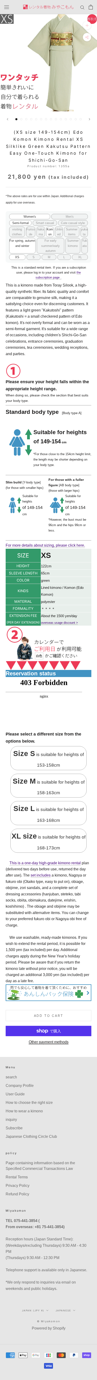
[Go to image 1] (16, 119)
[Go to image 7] (46, 119)
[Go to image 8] (51, 119)
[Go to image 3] (26, 119)
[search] (82, 7)
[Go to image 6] (41, 119)
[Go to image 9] (56, 119)
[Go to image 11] (66, 119)
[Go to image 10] (61, 119)
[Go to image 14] (81, 119)
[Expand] (87, 25)
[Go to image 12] (71, 119)
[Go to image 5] (36, 119)
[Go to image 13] (76, 119)
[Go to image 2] (21, 119)
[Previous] (7, 119)
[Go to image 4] (31, 119)
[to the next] (89, 119)
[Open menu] (6, 7)
